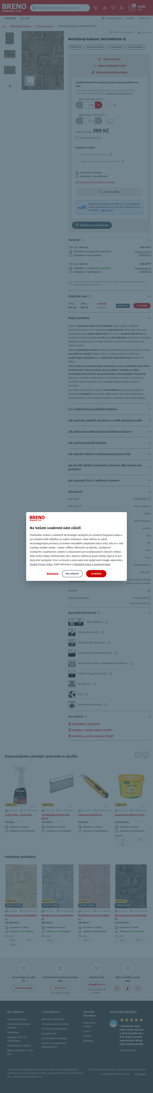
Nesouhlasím (72, 573)
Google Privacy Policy (41, 564)
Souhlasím (96, 573)
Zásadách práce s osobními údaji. (92, 564)
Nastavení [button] (52, 573)
